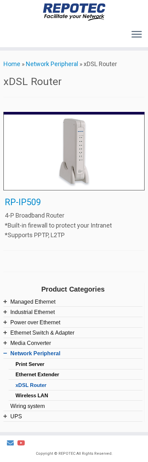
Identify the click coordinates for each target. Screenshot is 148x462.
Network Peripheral (52, 63)
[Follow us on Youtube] (23, 443)
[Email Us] (12, 443)
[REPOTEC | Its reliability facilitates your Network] (74, 12)
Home (11, 63)
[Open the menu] (136, 35)
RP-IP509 (23, 202)
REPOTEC (67, 453)
